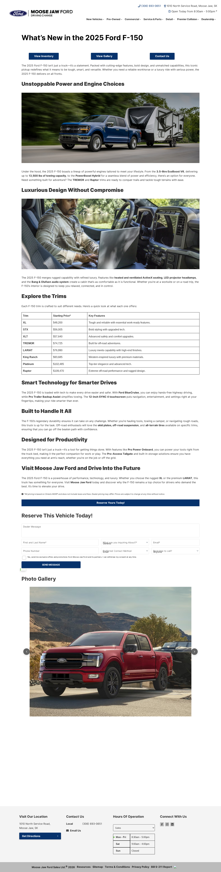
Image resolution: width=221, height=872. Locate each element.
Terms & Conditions (117, 866)
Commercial (132, 19)
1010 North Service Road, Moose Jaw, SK (192, 5)
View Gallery (104, 56)
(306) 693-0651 (151, 5)
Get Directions (31, 836)
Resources (84, 866)
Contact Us (162, 56)
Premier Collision (187, 19)
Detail (169, 19)
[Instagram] (167, 824)
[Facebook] (162, 824)
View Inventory (43, 56)
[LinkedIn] (172, 824)
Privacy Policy (140, 866)
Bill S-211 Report (161, 866)
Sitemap (98, 866)
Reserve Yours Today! (111, 502)
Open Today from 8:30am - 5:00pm (193, 11)
